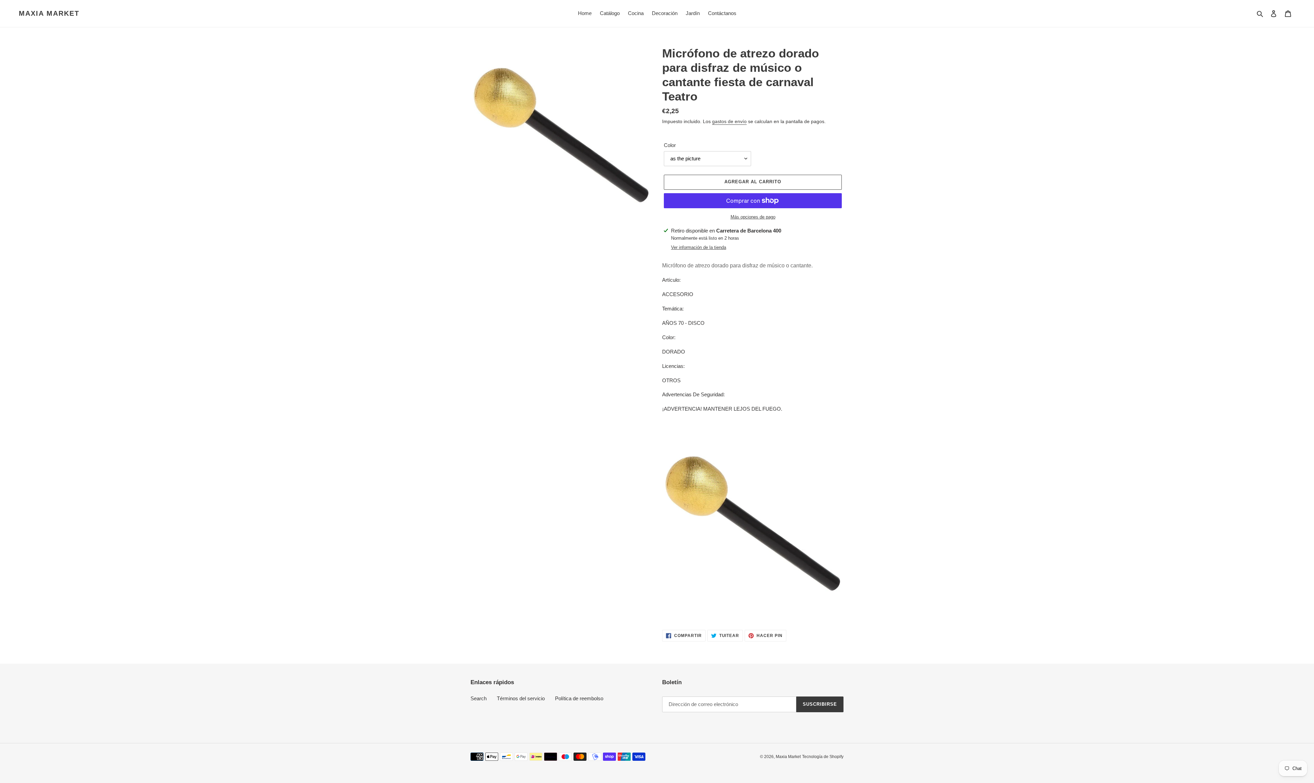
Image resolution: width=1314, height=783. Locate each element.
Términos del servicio (521, 698)
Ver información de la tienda (698, 247)
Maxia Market (49, 13)
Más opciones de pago (753, 217)
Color (670, 145)
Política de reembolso (579, 698)
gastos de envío (729, 121)
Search (479, 698)
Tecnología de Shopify (822, 756)
